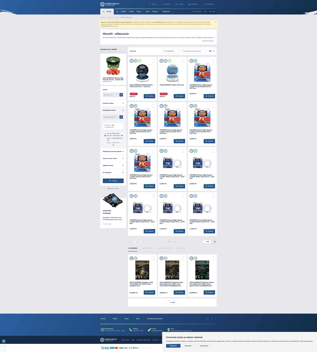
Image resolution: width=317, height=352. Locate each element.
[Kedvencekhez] (153, 60)
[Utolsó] (214, 242)
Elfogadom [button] (173, 346)
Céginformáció (125, 339)
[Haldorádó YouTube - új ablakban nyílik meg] (207, 319)
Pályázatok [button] (166, 11)
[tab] (132, 249)
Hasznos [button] (155, 11)
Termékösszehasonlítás (154, 318)
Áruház (103, 318)
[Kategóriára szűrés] (121, 117)
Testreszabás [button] (204, 346)
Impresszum (156, 339)
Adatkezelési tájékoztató (143, 339)
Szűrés (114, 180)
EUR (205, 11)
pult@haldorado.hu (107, 26)
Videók (131, 11)
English (213, 11)
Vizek (147, 11)
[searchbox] (111, 117)
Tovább (172, 302)
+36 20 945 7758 (138, 330)
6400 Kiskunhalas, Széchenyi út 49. (181, 330)
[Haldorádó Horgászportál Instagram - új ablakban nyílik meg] (216, 319)
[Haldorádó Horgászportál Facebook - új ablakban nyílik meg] (212, 319)
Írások (127, 318)
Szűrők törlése (114, 188)
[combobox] (171, 51)
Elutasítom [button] (188, 346)
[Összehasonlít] (153, 62)
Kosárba (150, 96)
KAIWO (123, 11)
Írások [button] (139, 11)
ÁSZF (133, 339)
